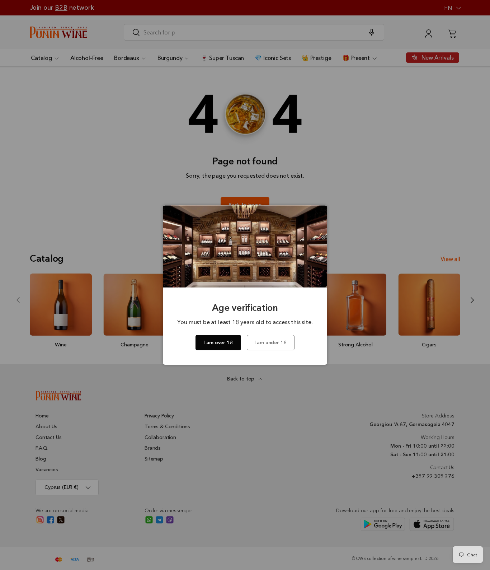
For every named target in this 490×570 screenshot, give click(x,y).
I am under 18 (270, 342)
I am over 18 (218, 342)
